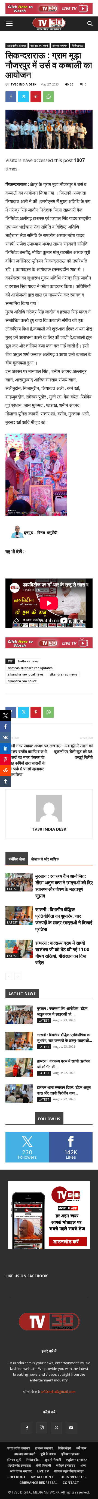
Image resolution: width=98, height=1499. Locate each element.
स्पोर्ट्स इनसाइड (65, 1465)
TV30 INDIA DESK (23, 84)
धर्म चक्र (81, 1448)
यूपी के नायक (48, 1454)
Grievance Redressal (38, 1482)
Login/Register (73, 1477)
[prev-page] (8, 976)
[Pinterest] (35, 96)
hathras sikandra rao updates (30, 668)
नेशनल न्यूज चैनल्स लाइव (69, 1471)
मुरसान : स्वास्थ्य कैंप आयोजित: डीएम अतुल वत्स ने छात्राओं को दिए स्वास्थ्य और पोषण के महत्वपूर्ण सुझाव (64, 886)
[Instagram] (41, 1427)
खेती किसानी (43, 1465)
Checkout (16, 1477)
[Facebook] (10, 96)
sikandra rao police (22, 681)
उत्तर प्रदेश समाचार (16, 45)
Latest (12, 889)
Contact (71, 1482)
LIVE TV (43, 1471)
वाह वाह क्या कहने (39, 45)
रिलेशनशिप (32, 1459)
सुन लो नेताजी (53, 1459)
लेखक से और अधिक (45, 859)
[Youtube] (71, 1428)
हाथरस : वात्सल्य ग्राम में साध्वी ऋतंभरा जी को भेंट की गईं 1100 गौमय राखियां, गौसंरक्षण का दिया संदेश (62, 953)
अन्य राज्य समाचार (21, 1471)
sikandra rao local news (26, 674)
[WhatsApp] (48, 96)
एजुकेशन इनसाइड (76, 1459)
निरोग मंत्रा (64, 1448)
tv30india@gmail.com (58, 1391)
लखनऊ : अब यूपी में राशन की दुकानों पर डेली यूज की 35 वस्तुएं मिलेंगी (71, 751)
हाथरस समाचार (60, 45)
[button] (9, 23)
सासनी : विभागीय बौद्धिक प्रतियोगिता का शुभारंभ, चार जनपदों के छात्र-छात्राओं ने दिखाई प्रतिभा (63, 919)
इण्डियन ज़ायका (70, 1454)
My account (42, 1477)
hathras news (28, 661)
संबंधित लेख (17, 859)
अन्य (83, 1465)
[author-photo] (49, 821)
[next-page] (17, 976)
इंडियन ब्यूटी (14, 1459)
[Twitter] (23, 96)
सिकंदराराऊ (77, 45)
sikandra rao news (63, 674)
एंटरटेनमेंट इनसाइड (19, 1465)
